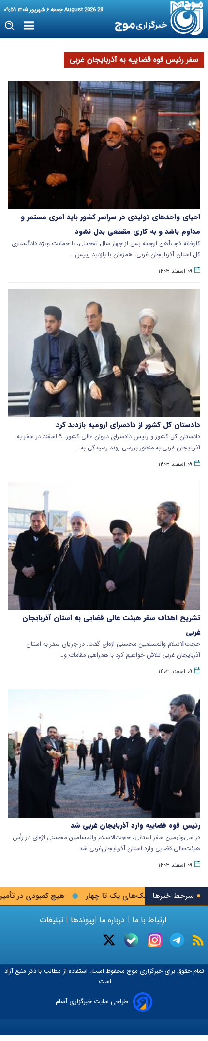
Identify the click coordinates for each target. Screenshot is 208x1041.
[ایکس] (109, 940)
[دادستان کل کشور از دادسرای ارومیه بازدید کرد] (104, 353)
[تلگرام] (177, 940)
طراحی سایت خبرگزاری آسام (92, 1002)
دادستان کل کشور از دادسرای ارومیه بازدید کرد (128, 425)
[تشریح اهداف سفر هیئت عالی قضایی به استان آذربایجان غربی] (104, 546)
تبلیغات (53, 920)
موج (131, 971)
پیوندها (81, 920)
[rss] (198, 940)
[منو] (29, 26)
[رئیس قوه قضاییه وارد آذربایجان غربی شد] (104, 753)
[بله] (131, 940)
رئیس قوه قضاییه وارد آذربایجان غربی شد (135, 825)
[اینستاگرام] (155, 940)
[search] (10, 26)
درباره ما (112, 920)
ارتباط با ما (149, 920)
